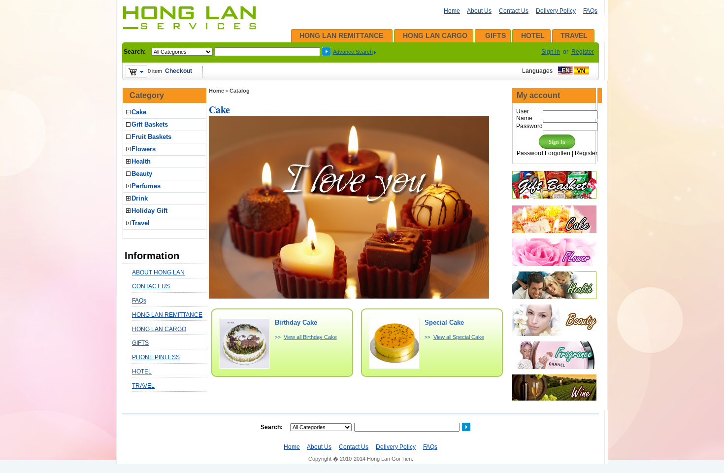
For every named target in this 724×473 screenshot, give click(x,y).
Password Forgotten (543, 153)
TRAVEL (574, 35)
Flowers (144, 149)
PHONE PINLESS (156, 357)
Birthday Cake (296, 322)
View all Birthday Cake (310, 337)
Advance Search (353, 52)
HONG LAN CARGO (435, 35)
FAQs (590, 10)
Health (141, 161)
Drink (140, 198)
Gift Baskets (150, 124)
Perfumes (146, 186)
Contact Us (513, 10)
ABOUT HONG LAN (158, 272)
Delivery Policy (556, 10)
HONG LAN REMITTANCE (341, 35)
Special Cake (444, 322)
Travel (141, 223)
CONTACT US (151, 286)
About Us (479, 10)
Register (582, 51)
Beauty (142, 173)
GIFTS (495, 35)
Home (452, 10)
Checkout (178, 71)
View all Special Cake (458, 337)
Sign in (550, 51)
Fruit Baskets (151, 136)
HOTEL (533, 35)
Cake (139, 112)
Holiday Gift (149, 210)
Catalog (240, 91)
